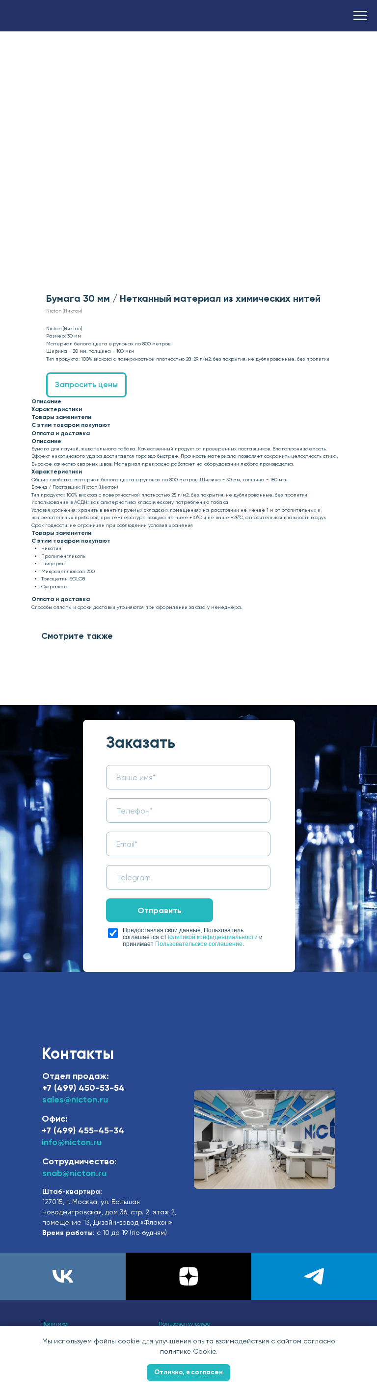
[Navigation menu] (360, 16)
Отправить (159, 910)
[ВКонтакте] (63, 1276)
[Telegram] (314, 1276)
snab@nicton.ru (74, 1173)
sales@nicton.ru (75, 1099)
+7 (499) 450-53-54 (83, 1087)
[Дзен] (188, 1276)
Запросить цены (86, 384)
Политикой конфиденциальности (211, 937)
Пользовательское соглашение (198, 944)
